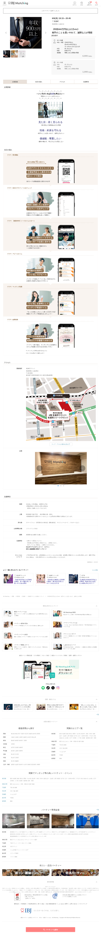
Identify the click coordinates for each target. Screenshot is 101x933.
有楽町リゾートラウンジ (45, 832)
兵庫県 (21, 737)
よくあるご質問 (63, 903)
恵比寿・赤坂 (84, 733)
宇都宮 (61, 755)
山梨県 (17, 750)
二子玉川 (90, 736)
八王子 (70, 738)
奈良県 (29, 737)
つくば (61, 751)
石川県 (17, 754)
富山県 (13, 754)
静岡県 (17, 740)
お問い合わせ (73, 903)
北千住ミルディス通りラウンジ (29, 834)
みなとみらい (65, 741)
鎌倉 (82, 741)
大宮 (60, 748)
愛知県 (13, 740)
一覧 (97, 714)
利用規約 (23, 903)
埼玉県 (26, 733)
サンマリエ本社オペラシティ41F (47, 834)
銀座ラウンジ (25, 832)
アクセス (62, 82)
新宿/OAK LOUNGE (15, 834)
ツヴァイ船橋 (27, 843)
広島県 (17, 757)
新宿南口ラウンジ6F (75, 832)
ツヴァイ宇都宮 (14, 853)
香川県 (13, 761)
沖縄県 (38, 764)
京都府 (17, 737)
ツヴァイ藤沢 (33, 839)
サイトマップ (83, 903)
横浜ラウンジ (13, 839)
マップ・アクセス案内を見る (60, 444)
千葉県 (22, 733)
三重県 (25, 740)
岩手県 (13, 747)
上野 (68, 736)
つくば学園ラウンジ (15, 850)
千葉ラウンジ (13, 843)
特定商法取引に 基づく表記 (36, 903)
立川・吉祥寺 (81, 736)
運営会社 (16, 903)
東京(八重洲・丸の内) (75, 733)
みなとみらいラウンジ (23, 839)
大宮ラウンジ (13, 846)
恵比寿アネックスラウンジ (88, 832)
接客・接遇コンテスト (75, 655)
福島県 (21, 747)
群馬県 (38, 733)
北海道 (13, 744)
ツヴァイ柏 (21, 843)
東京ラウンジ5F (34, 832)
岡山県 (13, 757)
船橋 (65, 745)
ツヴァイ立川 (59, 834)
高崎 (60, 758)
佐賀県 (17, 764)
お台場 (66, 738)
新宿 (60, 733)
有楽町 (64, 733)
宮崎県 (29, 764)
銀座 (67, 733)
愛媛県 (17, 761)
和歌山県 (33, 737)
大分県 (25, 764)
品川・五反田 (62, 736)
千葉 (60, 745)
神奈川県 (17, 733)
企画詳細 (15, 82)
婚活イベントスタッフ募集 (59, 655)
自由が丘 (61, 738)
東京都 (13, 733)
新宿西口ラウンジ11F (16, 832)
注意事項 (86, 82)
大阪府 (13, 737)
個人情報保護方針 (51, 903)
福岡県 (13, 764)
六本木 (90, 733)
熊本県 (21, 764)
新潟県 (13, 750)
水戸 (64, 751)
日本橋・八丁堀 (77, 738)
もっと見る (95, 570)
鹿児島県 (33, 764)
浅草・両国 (93, 738)
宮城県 (17, 747)
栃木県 (34, 733)
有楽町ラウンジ (65, 832)
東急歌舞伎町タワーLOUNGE (18, 836)
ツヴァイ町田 (67, 834)
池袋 (94, 733)
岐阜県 (21, 740)
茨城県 (30, 733)
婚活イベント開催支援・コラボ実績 (29, 655)
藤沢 (80, 741)
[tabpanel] (26, 33)
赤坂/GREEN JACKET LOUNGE (79, 834)
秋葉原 (71, 736)
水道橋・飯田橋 (85, 738)
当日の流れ (38, 82)
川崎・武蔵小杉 (74, 741)
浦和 (66, 748)
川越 (63, 748)
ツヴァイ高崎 (13, 856)
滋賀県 (25, 737)
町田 (87, 736)
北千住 (75, 736)
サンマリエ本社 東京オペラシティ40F (36, 836)
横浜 (60, 741)
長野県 (21, 750)
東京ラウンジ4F (56, 832)
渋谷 (95, 736)
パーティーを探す (52, 930)
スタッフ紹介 (46, 655)
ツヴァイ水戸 (24, 850)
